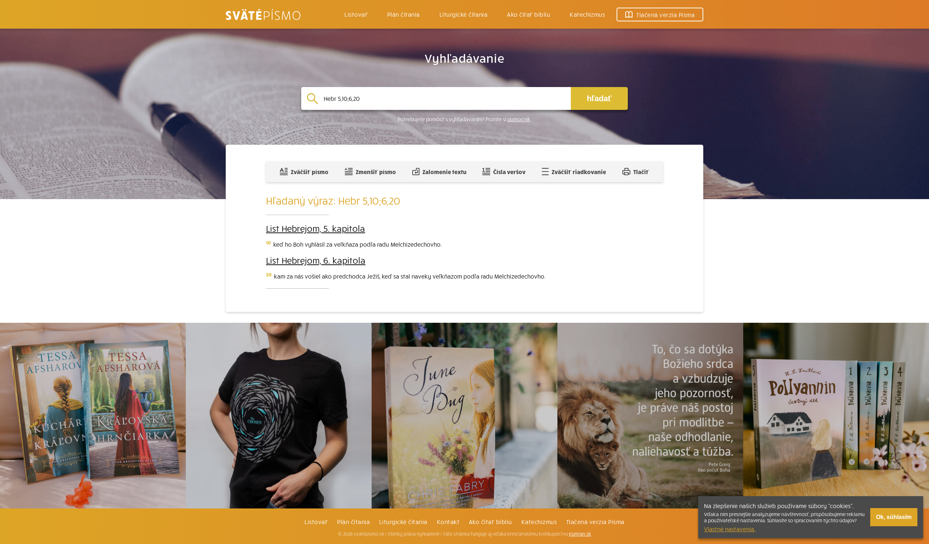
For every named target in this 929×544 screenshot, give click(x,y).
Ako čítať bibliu (490, 521)
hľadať (599, 98)
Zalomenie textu (444, 171)
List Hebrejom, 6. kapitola (315, 260)
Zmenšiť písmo (376, 171)
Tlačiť (641, 171)
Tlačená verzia (665, 14)
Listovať (356, 14)
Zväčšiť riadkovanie (579, 171)
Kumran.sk (580, 534)
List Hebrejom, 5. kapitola (315, 228)
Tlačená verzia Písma (595, 521)
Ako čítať (528, 14)
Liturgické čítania (463, 14)
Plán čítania (353, 521)
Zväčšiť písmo (309, 171)
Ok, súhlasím (894, 517)
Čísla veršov (509, 171)
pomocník (519, 119)
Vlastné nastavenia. (730, 528)
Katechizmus (587, 14)
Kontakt (448, 521)
